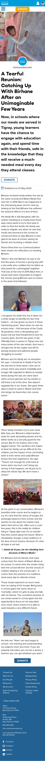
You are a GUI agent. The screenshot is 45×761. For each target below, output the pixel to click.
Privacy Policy (31, 680)
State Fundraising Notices (10, 691)
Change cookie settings (31, 691)
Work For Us (8, 676)
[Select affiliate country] (43, 3)
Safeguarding (31, 676)
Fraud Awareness (32, 683)
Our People (7, 680)
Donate (22, 9)
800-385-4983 (8, 725)
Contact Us (7, 672)
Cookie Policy (31, 687)
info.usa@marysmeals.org (12, 728)
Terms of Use (30, 672)
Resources (7, 683)
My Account (8, 687)
